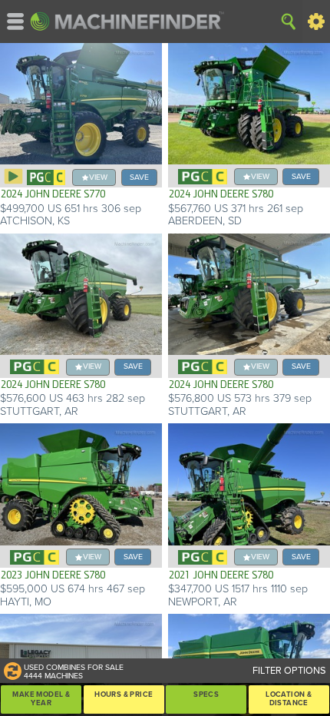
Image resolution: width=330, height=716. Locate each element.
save (139, 177)
